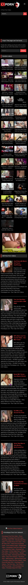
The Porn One (11, 564)
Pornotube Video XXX (8, 540)
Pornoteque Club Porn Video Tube (16, 547)
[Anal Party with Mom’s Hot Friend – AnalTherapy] (6, 272)
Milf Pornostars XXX (20, 558)
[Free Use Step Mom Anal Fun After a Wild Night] (6, 310)
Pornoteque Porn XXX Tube (15, 538)
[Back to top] (23, 580)
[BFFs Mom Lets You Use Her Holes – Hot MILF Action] (6, 346)
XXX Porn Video (13, 553)
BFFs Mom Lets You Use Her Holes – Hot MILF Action (20, 337)
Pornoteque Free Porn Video (10, 536)
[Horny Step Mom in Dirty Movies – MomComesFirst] (6, 454)
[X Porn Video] (11, 5)
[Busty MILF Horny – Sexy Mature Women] (6, 385)
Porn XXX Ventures (11, 556)
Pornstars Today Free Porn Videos (12, 560)
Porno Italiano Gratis (12, 545)
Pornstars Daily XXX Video (13, 568)
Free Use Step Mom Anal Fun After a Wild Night (20, 301)
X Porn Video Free (14, 551)
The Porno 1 (19, 564)
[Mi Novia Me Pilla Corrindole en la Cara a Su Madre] (6, 492)
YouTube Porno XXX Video (14, 541)
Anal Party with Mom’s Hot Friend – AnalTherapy (20, 263)
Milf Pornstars (10, 558)
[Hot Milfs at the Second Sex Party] (6, 421)
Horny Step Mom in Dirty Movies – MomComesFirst (19, 445)
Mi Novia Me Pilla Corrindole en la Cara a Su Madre (20, 483)
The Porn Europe (6, 566)
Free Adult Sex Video (9, 549)
